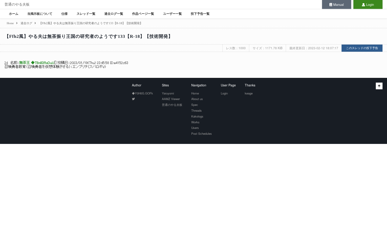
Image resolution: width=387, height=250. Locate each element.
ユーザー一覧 (172, 13)
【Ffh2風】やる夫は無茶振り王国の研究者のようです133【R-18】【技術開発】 (88, 36)
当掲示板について (39, 13)
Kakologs (197, 116)
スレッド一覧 (86, 13)
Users (195, 128)
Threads (196, 110)
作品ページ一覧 (143, 13)
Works (195, 122)
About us (197, 99)
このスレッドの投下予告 (362, 48)
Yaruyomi (168, 93)
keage (249, 93)
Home (195, 93)
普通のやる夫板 (17, 4)
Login (370, 4)
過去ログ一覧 (113, 13)
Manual (338, 4)
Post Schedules (201, 133)
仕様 (64, 13)
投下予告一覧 (200, 13)
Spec (194, 105)
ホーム (13, 13)
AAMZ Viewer (171, 99)
